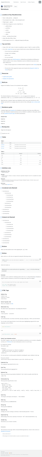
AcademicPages (17, 454)
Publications (16, 2)
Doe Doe (2, 148)
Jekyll (14, 454)
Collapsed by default (6, 344)
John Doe (2, 144)
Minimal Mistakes (25, 454)
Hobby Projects (31, 2)
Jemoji (35, 64)
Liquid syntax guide (7, 76)
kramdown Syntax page (9, 113)
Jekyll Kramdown (16, 59)
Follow (15, 6)
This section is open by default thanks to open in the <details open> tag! (17, 358)
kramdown (13, 110)
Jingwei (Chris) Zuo (5, 2)
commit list (9, 49)
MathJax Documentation (8, 78)
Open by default (5, 358)
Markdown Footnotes (5, 431)
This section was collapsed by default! (9, 344)
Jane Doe (2, 146)
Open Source (23, 2)
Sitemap (3, 451)
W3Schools (9, 341)
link (12, 303)
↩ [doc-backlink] (10, 433)
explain (8, 184)
